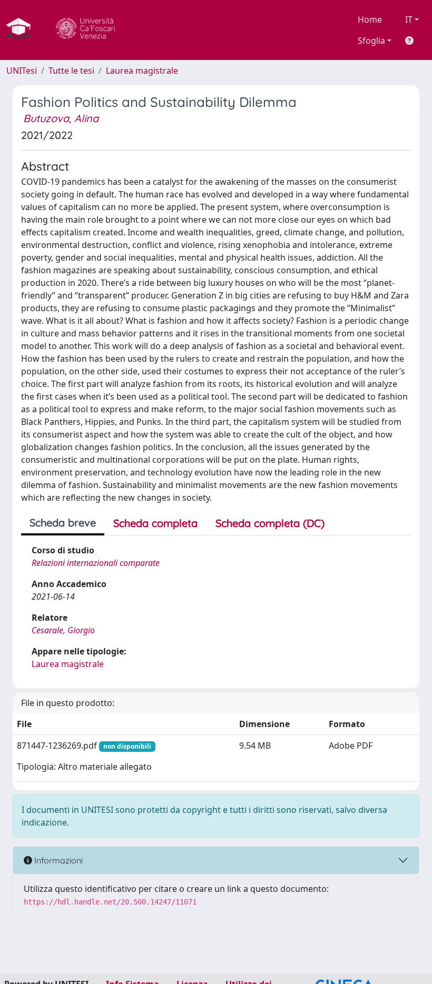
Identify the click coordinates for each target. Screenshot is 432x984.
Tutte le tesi (71, 70)
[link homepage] (22, 30)
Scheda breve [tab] (63, 522)
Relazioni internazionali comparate (96, 563)
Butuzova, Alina (61, 118)
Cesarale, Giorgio (63, 630)
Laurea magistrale (142, 70)
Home (370, 19)
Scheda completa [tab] (155, 523)
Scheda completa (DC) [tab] (270, 523)
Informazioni (57, 860)
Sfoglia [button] (371, 40)
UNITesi (21, 70)
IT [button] (409, 19)
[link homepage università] (85, 30)
